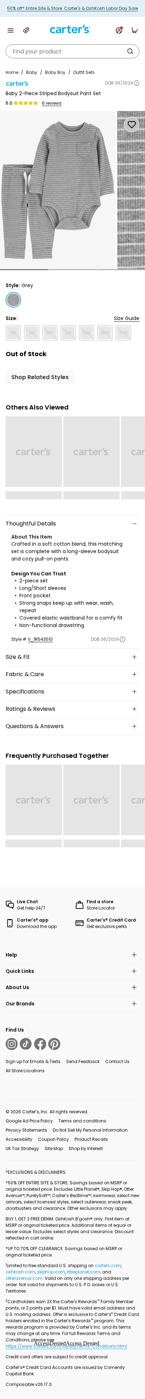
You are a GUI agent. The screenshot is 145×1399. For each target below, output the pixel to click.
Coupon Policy (53, 1139)
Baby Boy (55, 72)
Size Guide (126, 318)
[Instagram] (12, 1044)
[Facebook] (40, 1044)
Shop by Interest (86, 1148)
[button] (24, 269)
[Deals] (26, 30)
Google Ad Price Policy (29, 1121)
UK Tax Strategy (22, 1148)
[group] (58, 190)
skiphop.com (51, 1272)
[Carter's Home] (72, 29)
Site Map (54, 1148)
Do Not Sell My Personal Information (90, 1130)
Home (12, 72)
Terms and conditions (82, 1121)
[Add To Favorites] (131, 124)
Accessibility (19, 1139)
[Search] (130, 51)
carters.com (108, 1265)
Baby (31, 72)
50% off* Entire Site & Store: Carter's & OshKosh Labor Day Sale (72, 8)
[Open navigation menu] (10, 30)
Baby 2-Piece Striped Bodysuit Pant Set (53, 93)
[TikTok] (26, 1044)
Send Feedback (83, 1061)
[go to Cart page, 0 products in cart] (134, 30)
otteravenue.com (24, 1278)
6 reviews (52, 103)
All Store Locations (25, 1071)
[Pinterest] (54, 1044)
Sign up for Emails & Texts (33, 1061)
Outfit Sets (84, 72)
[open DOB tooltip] (136, 83)
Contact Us (117, 1061)
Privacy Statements (26, 1130)
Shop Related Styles (40, 377)
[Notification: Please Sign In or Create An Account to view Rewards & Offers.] (119, 30)
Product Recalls (91, 1139)
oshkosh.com (20, 1272)
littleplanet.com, (84, 1272)
